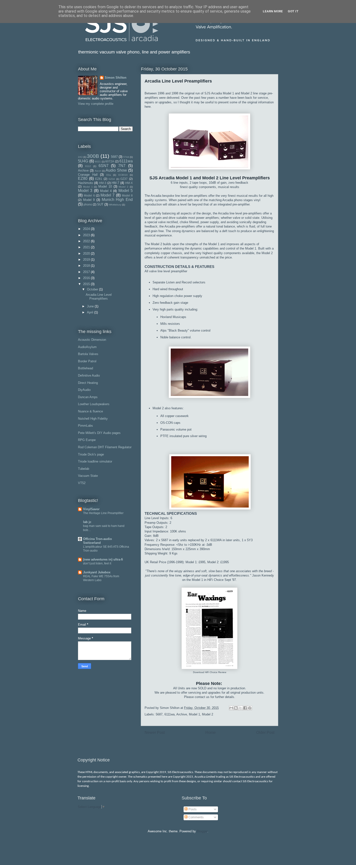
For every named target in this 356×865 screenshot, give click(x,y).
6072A (109, 161)
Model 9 (89, 200)
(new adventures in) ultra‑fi (103, 559)
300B (93, 156)
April (90, 312)
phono (88, 204)
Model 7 (108, 195)
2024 (87, 229)
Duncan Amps (88, 397)
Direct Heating (88, 383)
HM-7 (115, 183)
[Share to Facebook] (245, 708)
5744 (126, 157)
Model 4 (106, 191)
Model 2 (207, 714)
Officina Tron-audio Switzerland (97, 541)
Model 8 (127, 195)
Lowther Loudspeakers (93, 404)
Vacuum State (88, 476)
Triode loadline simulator (95, 461)
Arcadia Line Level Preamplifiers (99, 296)
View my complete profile (95, 104)
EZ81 (98, 178)
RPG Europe (87, 440)
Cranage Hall (88, 174)
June (91, 306)
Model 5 (125, 191)
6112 (88, 166)
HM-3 (102, 182)
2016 (87, 278)
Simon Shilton (115, 77)
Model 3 (85, 191)
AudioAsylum (87, 347)
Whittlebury (115, 204)
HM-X (129, 182)
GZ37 (124, 178)
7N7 (121, 166)
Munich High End (117, 199)
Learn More (273, 11)
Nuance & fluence (90, 411)
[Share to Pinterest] (249, 708)
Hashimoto (85, 183)
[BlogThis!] (235, 708)
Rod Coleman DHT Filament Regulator (105, 447)
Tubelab (83, 468)
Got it (293, 11)
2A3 (80, 157)
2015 (87, 284)
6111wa (169, 714)
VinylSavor (91, 509)
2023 (87, 235)
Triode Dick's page (91, 454)
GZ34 (111, 179)
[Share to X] (240, 708)
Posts (192, 809)
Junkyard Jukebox (96, 572)
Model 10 (105, 186)
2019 (87, 259)
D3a (108, 175)
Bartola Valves (88, 354)
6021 (98, 161)
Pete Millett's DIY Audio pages (99, 433)
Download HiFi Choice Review (209, 672)
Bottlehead (85, 368)
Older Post (265, 732)
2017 (87, 272)
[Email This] (231, 708)
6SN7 (103, 166)
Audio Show (116, 170)
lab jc (87, 522)
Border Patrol (87, 361)
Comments (195, 817)
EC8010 (123, 175)
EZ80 (82, 178)
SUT (100, 204)
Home (210, 732)
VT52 (81, 483)
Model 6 (89, 195)
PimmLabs (85, 425)
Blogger (202, 831)
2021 (87, 247)
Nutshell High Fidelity (93, 418)
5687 (159, 714)
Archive (181, 714)
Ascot (98, 170)
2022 (87, 241)
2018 (87, 265)
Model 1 (194, 714)
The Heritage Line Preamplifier (103, 513)
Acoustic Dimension (92, 339)
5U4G (83, 161)
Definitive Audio (89, 375)
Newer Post (155, 732)
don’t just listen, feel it (97, 563)
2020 (87, 253)
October (93, 289)
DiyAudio (84, 390)
